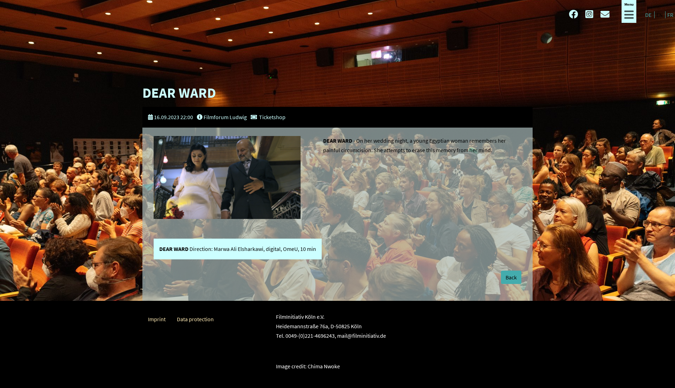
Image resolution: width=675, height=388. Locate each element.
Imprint (157, 319)
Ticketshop (272, 117)
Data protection (195, 319)
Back (511, 277)
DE (648, 14)
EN (660, 14)
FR (670, 14)
